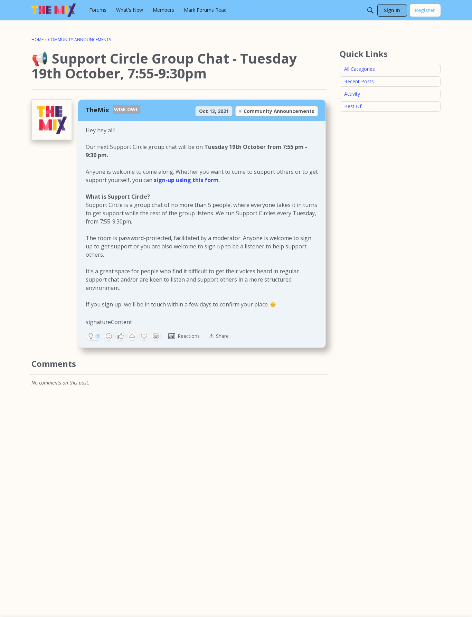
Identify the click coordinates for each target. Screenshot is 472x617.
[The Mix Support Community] (53, 10)
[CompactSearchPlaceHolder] (370, 10)
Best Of (352, 106)
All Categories (359, 69)
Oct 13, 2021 (214, 111)
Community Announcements (279, 111)
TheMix (97, 109)
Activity (352, 94)
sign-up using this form (186, 180)
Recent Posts (359, 81)
